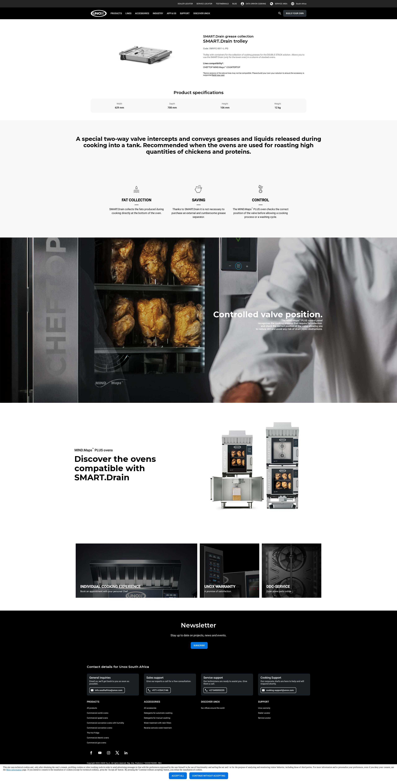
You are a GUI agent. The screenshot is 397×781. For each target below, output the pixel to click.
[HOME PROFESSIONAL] (100, 13)
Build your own (218, 75)
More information (14, 770)
